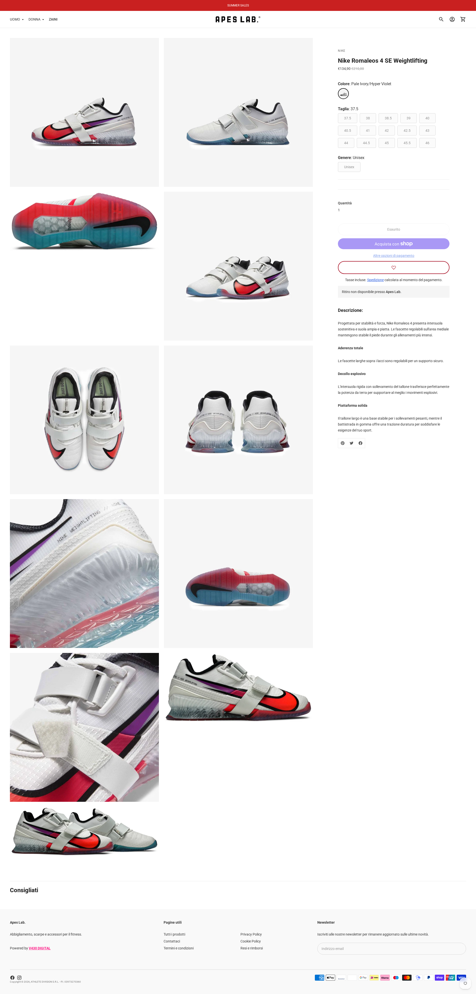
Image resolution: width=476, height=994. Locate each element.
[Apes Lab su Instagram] (19, 977)
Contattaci (172, 941)
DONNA (34, 19)
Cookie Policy (250, 941)
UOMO (15, 19)
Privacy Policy (251, 934)
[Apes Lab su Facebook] (12, 977)
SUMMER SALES (238, 5)
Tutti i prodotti (174, 934)
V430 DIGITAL (40, 948)
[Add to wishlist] (393, 267)
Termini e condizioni (179, 948)
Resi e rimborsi (251, 948)
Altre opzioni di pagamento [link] (393, 256)
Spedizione (375, 280)
